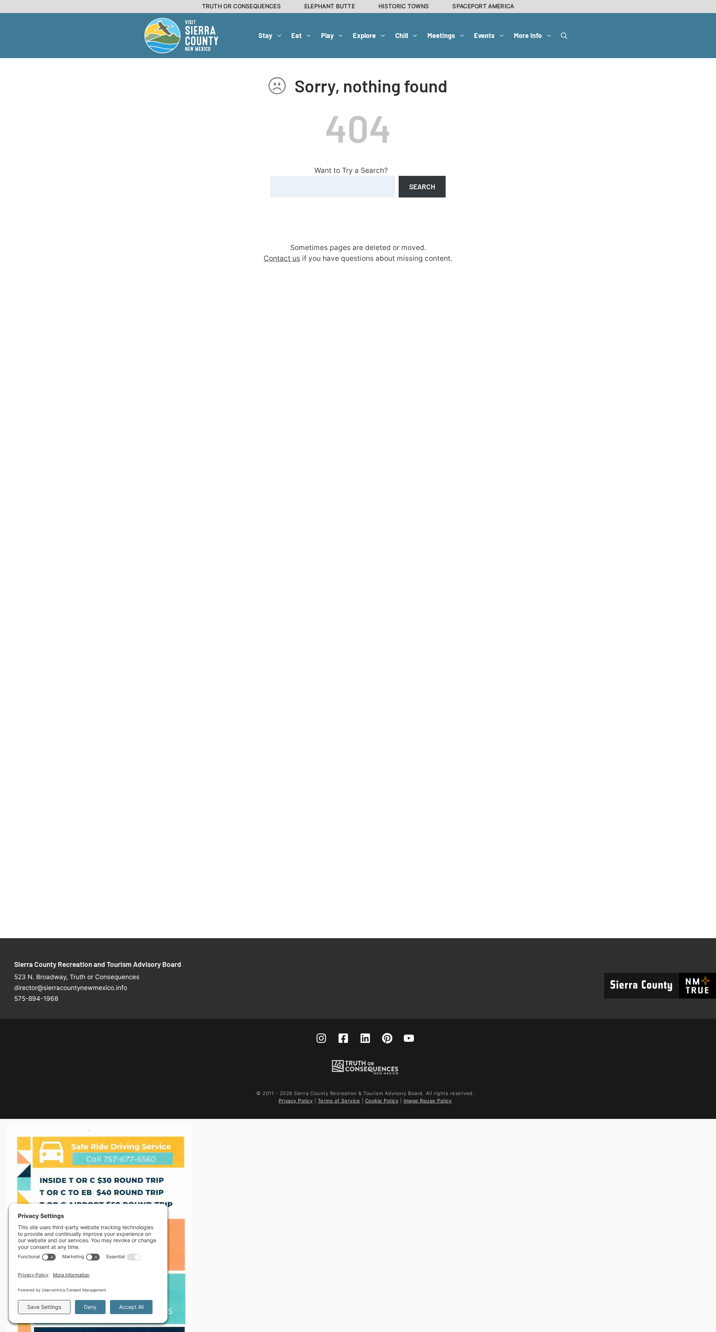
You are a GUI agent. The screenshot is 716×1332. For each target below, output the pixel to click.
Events (484, 35)
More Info (528, 35)
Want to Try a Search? (351, 170)
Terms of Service (339, 1101)
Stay (265, 35)
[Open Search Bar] (564, 35)
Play (327, 35)
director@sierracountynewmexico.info (70, 987)
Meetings (441, 35)
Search (422, 186)
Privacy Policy (296, 1101)
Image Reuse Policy (427, 1101)
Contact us (282, 258)
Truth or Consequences (241, 6)
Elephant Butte (329, 6)
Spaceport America (483, 6)
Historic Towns (404, 6)
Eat (296, 35)
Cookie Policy (382, 1101)
